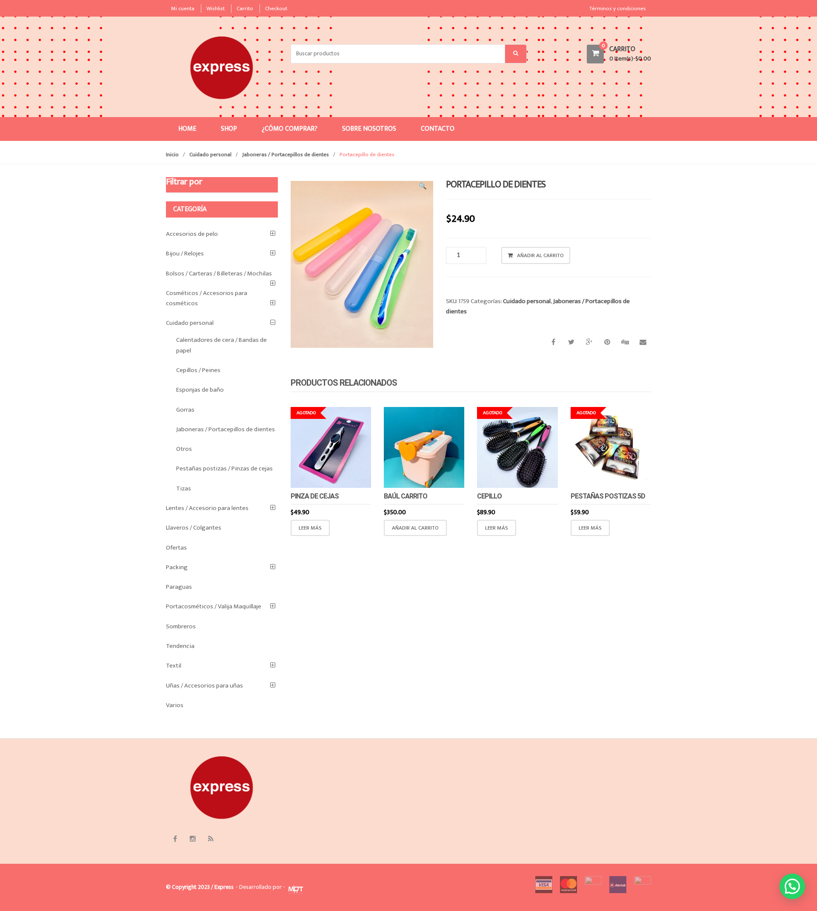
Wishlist (215, 8)
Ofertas (176, 547)
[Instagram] (193, 838)
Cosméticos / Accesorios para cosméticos (206, 298)
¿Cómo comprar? (289, 129)
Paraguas (179, 587)
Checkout (276, 8)
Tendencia (180, 646)
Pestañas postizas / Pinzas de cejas (224, 468)
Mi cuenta (182, 8)
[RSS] (210, 838)
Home (187, 129)
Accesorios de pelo (192, 234)
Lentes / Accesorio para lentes (207, 508)
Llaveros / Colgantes (193, 527)
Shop (229, 129)
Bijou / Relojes (185, 253)
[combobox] (398, 54)
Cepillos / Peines (198, 370)
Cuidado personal (210, 154)
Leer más (310, 528)
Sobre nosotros (369, 129)
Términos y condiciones (617, 8)
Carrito (245, 8)
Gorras (185, 409)
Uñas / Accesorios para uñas (204, 685)
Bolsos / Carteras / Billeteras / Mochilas (219, 273)
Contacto (437, 129)
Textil (173, 665)
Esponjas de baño (200, 389)
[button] (422, 187)
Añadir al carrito (540, 255)
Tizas (183, 488)
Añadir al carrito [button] (415, 528)
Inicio (172, 154)
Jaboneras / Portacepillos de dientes (285, 154)
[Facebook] (175, 838)
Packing (177, 567)
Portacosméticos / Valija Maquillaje (213, 606)
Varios (174, 705)
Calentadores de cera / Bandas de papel (221, 345)
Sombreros (181, 626)
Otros (184, 449)
